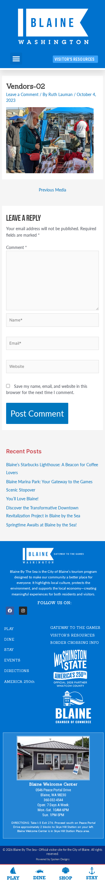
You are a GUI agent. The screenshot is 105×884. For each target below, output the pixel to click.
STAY (9, 649)
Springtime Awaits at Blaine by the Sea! (41, 525)
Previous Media (52, 190)
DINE (9, 639)
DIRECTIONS (16, 671)
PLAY (9, 629)
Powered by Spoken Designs (52, 859)
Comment (16, 247)
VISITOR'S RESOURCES (72, 635)
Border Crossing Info (74, 642)
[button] (16, 59)
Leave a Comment (22, 94)
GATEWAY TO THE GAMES (75, 627)
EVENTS (12, 660)
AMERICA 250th (19, 681)
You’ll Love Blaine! (22, 498)
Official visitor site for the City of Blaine (64, 849)
